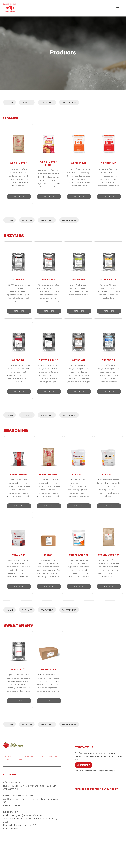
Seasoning (46, 102)
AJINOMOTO (10, 756)
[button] (118, 8)
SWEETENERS (69, 102)
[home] (9, 8)
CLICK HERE (83, 765)
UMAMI (9, 102)
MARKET (20, 760)
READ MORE (19, 197)
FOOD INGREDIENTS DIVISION (31, 756)
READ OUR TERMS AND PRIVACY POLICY (96, 789)
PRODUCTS (9, 760)
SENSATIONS (52, 756)
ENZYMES (26, 102)
